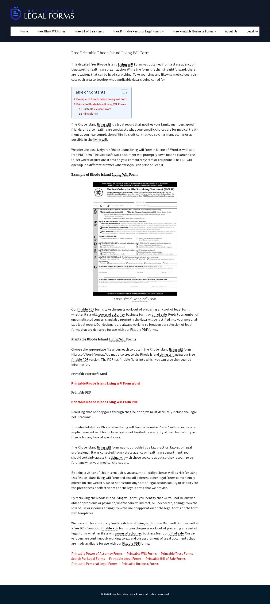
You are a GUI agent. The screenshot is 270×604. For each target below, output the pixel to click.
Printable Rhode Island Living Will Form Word (105, 383)
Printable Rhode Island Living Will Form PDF (104, 402)
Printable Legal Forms (125, 558)
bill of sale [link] (159, 314)
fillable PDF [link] (85, 309)
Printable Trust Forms (177, 553)
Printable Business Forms (140, 563)
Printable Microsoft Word (97, 109)
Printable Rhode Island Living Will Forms (101, 104)
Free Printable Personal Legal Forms (137, 31)
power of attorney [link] (111, 314)
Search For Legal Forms (88, 558)
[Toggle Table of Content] (122, 92)
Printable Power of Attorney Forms (97, 553)
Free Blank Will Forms (51, 31)
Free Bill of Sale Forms (89, 31)
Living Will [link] (125, 64)
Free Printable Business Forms (193, 31)
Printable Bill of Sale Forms (166, 558)
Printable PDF (90, 113)
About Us (231, 31)
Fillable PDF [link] (139, 329)
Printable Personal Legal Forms (94, 563)
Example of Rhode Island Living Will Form (101, 99)
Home (24, 31)
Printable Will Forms (142, 553)
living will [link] (104, 124)
